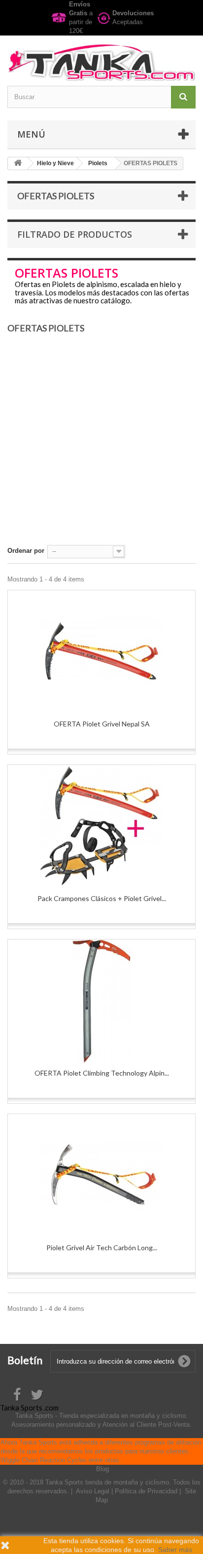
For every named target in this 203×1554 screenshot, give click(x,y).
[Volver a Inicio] (17, 163)
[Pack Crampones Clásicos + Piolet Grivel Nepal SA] (101, 826)
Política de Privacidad (147, 1491)
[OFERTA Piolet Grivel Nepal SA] (101, 652)
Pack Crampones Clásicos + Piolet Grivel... (101, 898)
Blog (102, 1469)
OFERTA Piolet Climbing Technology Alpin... (101, 1073)
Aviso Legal (93, 1491)
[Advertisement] (101, 443)
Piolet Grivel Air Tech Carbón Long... (101, 1247)
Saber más (175, 1550)
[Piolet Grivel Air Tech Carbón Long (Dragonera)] (101, 1175)
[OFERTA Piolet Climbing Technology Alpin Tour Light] (101, 1001)
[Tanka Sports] (101, 62)
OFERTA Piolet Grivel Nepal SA (102, 724)
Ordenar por (25, 550)
